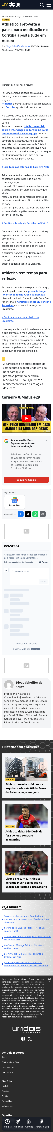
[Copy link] (43, 514)
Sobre (4, 1057)
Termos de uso (8, 1067)
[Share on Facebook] (21, 514)
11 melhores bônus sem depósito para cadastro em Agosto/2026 (27, 938)
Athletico (7, 103)
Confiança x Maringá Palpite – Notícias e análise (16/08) (24, 947)
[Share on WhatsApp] (35, 514)
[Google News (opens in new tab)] (14, 502)
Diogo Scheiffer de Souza (18, 46)
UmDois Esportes (13, 1052)
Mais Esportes (7, 1106)
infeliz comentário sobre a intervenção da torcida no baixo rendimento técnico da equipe (25, 130)
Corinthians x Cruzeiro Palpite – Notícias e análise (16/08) (24, 929)
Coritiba (11, 107)
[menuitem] (8, 1124)
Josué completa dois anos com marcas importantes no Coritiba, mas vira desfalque (26, 964)
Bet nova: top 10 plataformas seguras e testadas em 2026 (23, 955)
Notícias (7, 1081)
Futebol (5, 1086)
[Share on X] (28, 514)
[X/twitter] (29, 1038)
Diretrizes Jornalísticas (11, 1062)
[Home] (11, 4)
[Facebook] (23, 1038)
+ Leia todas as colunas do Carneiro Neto (25, 167)
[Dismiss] (47, 441)
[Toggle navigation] (49, 4)
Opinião (7, 1115)
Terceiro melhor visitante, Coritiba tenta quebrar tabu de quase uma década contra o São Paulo (26, 919)
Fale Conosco (7, 1072)
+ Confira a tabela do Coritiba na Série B (25, 223)
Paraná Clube (7, 1101)
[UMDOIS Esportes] (26, 1029)
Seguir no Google (26, 479)
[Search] (41, 4)
